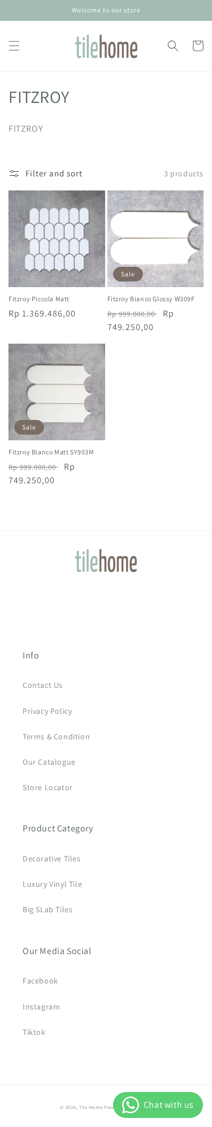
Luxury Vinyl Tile (52, 884)
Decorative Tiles (52, 858)
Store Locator (48, 787)
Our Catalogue (49, 762)
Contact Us (43, 685)
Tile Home (90, 1107)
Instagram (41, 1007)
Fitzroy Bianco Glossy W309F (151, 298)
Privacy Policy (47, 711)
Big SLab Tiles (47, 909)
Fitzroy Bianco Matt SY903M (51, 452)
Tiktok (34, 1032)
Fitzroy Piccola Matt (39, 298)
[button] (14, 45)
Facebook (40, 981)
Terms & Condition (56, 736)
